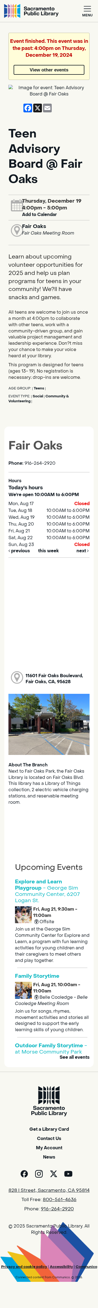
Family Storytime (37, 976)
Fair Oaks (34, 226)
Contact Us (49, 1138)
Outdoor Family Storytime (51, 1048)
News (49, 1157)
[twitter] (53, 1173)
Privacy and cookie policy (24, 1266)
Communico (86, 1266)
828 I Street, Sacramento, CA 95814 (49, 1190)
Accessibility (61, 1266)
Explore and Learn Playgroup (47, 891)
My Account (49, 1148)
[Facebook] (24, 1173)
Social (38, 396)
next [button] (81, 551)
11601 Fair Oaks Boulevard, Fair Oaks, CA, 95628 (54, 679)
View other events (49, 70)
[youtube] (68, 1173)
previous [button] (20, 551)
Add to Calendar (39, 214)
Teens (39, 388)
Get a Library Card (49, 1129)
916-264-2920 (57, 1209)
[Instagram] (39, 1173)
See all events (75, 1057)
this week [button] (48, 551)
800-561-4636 (59, 1200)
